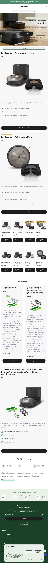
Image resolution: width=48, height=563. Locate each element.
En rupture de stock (24, 128)
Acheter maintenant (26, 34)
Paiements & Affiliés (7, 534)
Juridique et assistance (7, 539)
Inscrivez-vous (26, 2)
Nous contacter (21, 481)
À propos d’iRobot (6, 543)
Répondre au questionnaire (8, 479)
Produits (4, 530)
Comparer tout (40, 33)
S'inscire (24, 518)
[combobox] (24, 11)
